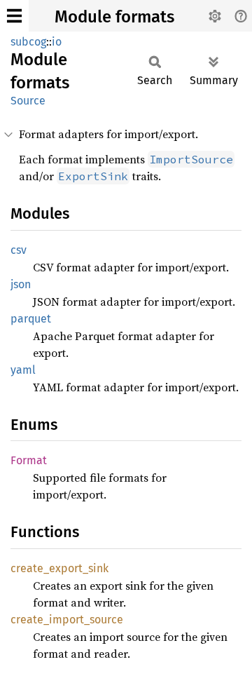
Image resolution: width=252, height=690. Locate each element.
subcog (28, 41)
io (57, 41)
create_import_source (66, 619)
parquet (30, 318)
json (20, 284)
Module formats (114, 17)
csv (18, 250)
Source (28, 100)
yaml (23, 370)
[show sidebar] (14, 16)
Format (28, 460)
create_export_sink (59, 568)
